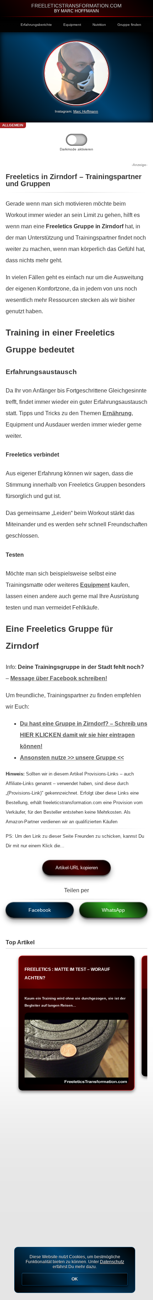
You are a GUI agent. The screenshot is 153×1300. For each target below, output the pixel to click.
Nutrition (99, 25)
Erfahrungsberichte (36, 25)
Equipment (72, 25)
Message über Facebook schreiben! (58, 678)
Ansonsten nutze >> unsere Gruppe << (72, 758)
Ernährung (117, 413)
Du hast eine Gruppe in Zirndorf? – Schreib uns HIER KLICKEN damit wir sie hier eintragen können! (83, 735)
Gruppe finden (129, 25)
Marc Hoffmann (85, 111)
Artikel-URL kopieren (77, 867)
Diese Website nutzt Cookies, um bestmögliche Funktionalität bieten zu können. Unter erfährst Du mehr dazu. (75, 1268)
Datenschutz (112, 1261)
